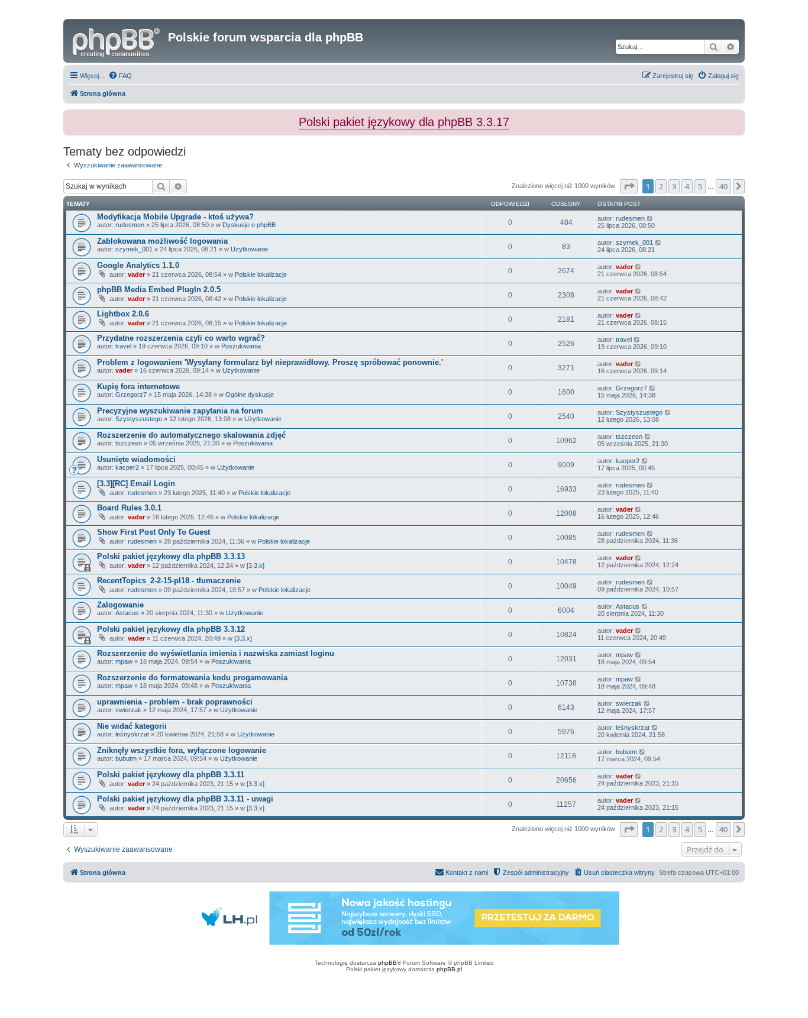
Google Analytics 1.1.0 (138, 265)
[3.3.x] (255, 565)
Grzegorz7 (131, 394)
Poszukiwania (241, 346)
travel (123, 346)
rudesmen (129, 224)
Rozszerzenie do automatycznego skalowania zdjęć (191, 435)
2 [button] (661, 186)
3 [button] (674, 186)
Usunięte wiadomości (136, 459)
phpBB (387, 962)
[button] (629, 186)
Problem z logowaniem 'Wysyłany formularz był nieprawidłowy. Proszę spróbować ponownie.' (270, 362)
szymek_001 (134, 249)
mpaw (123, 661)
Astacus (127, 612)
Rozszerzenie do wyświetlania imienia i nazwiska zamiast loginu (215, 653)
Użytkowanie (249, 249)
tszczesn (128, 443)
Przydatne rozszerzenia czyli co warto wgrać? (181, 338)
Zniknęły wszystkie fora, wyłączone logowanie (181, 750)
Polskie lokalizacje (261, 274)
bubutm (126, 758)
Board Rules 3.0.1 (129, 507)
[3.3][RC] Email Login (136, 483)
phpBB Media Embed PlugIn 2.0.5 (159, 289)
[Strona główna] (117, 41)
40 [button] (723, 186)
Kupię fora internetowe (138, 386)
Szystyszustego (138, 418)
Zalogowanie (120, 604)
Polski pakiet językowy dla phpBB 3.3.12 (171, 629)
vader (136, 274)
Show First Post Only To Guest (153, 532)
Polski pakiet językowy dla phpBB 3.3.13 (171, 556)
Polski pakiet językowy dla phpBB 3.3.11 (170, 774)
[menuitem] (120, 76)
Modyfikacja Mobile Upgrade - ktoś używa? (175, 216)
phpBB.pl (449, 969)
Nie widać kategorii (132, 726)
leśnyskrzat (132, 734)
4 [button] (687, 186)
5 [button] (700, 186)
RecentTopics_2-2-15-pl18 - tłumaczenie (169, 580)
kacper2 (127, 467)
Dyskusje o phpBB (249, 224)
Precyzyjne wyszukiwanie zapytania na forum (180, 410)
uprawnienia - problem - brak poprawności (175, 701)
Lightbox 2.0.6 (123, 313)
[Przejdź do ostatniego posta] (650, 218)
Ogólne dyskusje (249, 394)
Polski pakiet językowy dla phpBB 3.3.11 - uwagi (185, 798)
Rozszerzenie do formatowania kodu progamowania (192, 677)
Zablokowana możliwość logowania (162, 241)
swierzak (128, 709)
